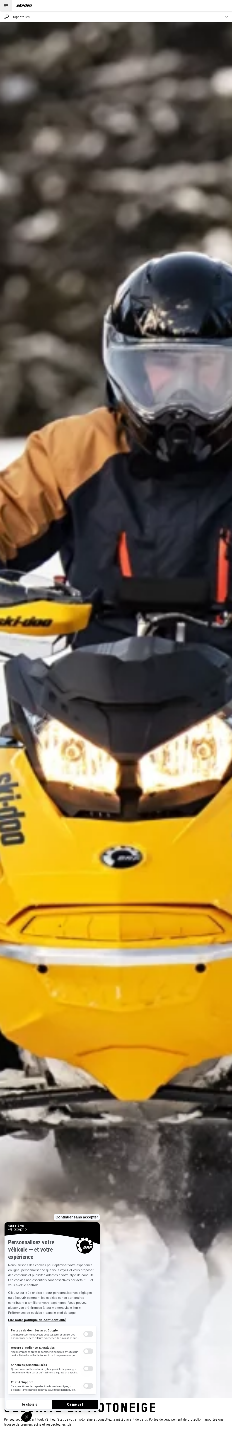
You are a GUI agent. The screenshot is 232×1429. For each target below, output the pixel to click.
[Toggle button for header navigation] (6, 5)
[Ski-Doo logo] (24, 5)
